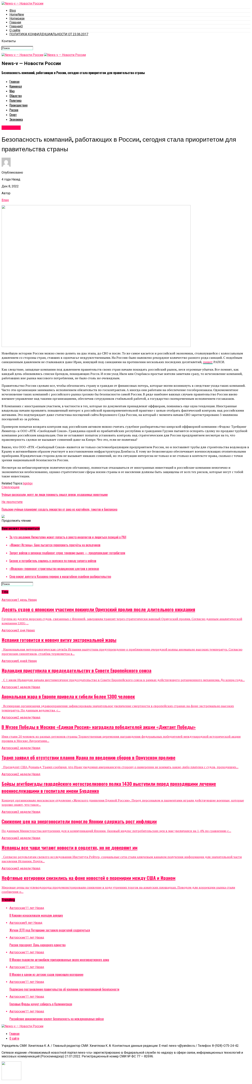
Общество (15, 95)
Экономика (16, 119)
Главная (15, 22)
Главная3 (16, 26)
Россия (13, 110)
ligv (30, 483)
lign (25, 483)
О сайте (14, 30)
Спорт (13, 114)
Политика (15, 100)
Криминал (15, 86)
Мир (12, 91)
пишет (208, 362)
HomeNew (16, 14)
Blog (12, 10)
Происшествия (18, 105)
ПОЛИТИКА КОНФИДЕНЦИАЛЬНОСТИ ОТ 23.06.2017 (48, 34)
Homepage (17, 18)
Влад (5, 200)
